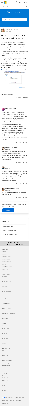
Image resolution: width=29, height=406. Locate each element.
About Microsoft (5, 377)
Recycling (10, 402)
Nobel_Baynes (9, 188)
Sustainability (4, 392)
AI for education (5, 318)
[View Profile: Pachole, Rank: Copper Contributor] (3, 148)
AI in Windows (4, 264)
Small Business (4, 343)
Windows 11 (5, 6)
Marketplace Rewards (6, 365)
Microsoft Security (5, 328)
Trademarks (18, 400)
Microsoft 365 (4, 333)
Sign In (25, 2)
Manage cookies (5, 400)
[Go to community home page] (5, 2)
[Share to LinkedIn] (7, 244)
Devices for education (6, 303)
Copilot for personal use (6, 261)
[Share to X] (12, 244)
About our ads (16, 402)
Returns (3, 283)
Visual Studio (4, 368)
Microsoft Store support (6, 281)
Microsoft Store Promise (6, 291)
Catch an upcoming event (9, 230)
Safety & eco (4, 402)
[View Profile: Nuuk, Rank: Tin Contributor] (3, 109)
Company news (5, 380)
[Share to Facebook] (9, 244)
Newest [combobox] (24, 104)
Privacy (16, 398)
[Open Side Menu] (2, 2)
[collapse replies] (14, 107)
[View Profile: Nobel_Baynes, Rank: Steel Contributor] (3, 189)
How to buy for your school (7, 311)
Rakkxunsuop (8, 167)
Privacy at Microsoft (5, 382)
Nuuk (6, 108)
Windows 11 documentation (10, 234)
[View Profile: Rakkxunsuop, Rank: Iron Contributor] (3, 167)
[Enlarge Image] (14, 79)
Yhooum (8, 29)
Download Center (5, 278)
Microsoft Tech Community (7, 360)
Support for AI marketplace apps (8, 358)
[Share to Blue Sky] (17, 244)
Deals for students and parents (7, 316)
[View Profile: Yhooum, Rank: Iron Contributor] (3, 30)
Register (21, 2)
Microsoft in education (6, 301)
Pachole (7, 147)
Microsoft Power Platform (6, 335)
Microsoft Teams (5, 338)
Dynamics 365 (4, 330)
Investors (3, 385)
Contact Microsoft (10, 398)
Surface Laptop (4, 254)
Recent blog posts (8, 226)
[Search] (16, 2)
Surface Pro (4, 251)
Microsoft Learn (5, 355)
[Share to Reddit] (14, 244)
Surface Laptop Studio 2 (6, 256)
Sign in (8, 210)
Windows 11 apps (5, 269)
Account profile (5, 276)
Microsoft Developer (6, 353)
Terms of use (12, 400)
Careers (3, 375)
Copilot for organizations (6, 259)
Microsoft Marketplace (6, 363)
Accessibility (4, 390)
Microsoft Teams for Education (7, 306)
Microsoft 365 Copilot (6, 340)
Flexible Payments (5, 293)
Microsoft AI (4, 325)
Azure (3, 350)
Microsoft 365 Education (6, 308)
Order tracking (4, 286)
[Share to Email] (22, 244)
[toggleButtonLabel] (27, 7)
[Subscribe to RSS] (19, 244)
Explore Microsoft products (7, 266)
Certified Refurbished (6, 288)
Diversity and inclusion (6, 387)
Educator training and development (8, 313)
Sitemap (3, 398)
